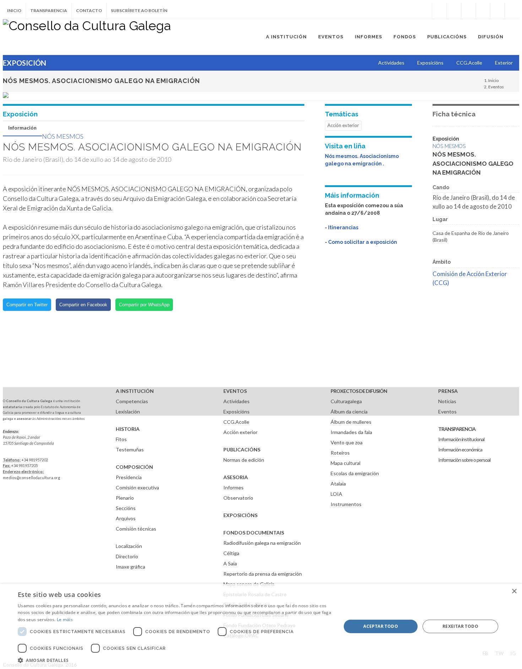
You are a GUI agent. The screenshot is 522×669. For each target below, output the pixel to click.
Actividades (236, 401)
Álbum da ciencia (349, 411)
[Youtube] (483, 10)
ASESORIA (235, 477)
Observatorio (238, 498)
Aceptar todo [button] (380, 626)
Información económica (460, 449)
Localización (129, 546)
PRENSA (448, 391)
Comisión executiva (137, 487)
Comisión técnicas (136, 529)
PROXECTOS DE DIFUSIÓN (359, 391)
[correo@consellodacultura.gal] (512, 10)
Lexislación (128, 411)
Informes (233, 487)
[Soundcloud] (468, 10)
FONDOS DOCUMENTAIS (253, 533)
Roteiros (340, 453)
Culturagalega (346, 401)
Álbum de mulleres (351, 422)
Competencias (132, 401)
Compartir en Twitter (27, 304)
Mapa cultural (345, 463)
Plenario (125, 498)
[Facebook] (439, 10)
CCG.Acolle (236, 422)
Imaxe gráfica (130, 567)
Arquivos (126, 518)
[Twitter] (454, 10)
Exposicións (236, 411)
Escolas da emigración (355, 473)
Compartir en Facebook (83, 304)
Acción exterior (343, 125)
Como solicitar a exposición (362, 242)
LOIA (336, 494)
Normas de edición (243, 460)
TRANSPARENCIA (456, 429)
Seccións (126, 508)
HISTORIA (128, 429)
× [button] (514, 591)
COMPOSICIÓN (134, 467)
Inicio (14, 10)
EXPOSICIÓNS (240, 515)
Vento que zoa (347, 442)
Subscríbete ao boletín (139, 10)
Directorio (127, 556)
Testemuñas (130, 449)
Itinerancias (343, 227)
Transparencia (48, 10)
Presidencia (129, 477)
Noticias (447, 401)
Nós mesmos (62, 136)
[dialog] (261, 626)
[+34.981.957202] (497, 10)
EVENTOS (235, 391)
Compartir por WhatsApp (144, 304)
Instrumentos (346, 504)
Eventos (496, 86)
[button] (175, 660)
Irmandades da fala (351, 432)
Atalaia (338, 484)
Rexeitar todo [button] (460, 626)
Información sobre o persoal (464, 460)
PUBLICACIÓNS (241, 449)
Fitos (121, 439)
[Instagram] (425, 10)
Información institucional (461, 439)
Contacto (89, 10)
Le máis (65, 619)
